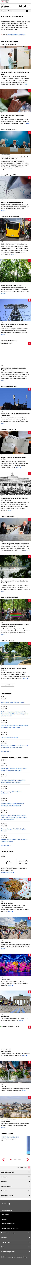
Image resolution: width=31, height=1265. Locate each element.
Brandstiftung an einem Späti (9, 737)
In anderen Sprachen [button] (8, 1251)
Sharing (3, 1086)
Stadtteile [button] (4, 1191)
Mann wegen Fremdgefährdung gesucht (12, 702)
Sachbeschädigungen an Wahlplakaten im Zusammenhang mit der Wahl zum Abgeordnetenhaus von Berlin (14, 714)
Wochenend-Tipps (7, 903)
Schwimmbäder (6, 1051)
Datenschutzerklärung (8, 1223)
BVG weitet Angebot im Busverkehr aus (14, 244)
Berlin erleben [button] (5, 1242)
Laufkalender (5, 1016)
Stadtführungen (6, 942)
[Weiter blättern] (12, 685)
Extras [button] (3, 1247)
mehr (25, 84)
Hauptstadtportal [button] (6, 1210)
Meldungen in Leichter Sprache (16, 34)
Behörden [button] (4, 1237)
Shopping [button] (4, 1181)
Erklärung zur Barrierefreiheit (10, 1228)
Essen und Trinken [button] (7, 1195)
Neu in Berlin (5, 1121)
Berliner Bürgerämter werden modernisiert (15, 544)
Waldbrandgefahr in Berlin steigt (11, 285)
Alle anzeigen (5, 751)
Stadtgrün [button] (4, 1177)
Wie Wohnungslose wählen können (12, 202)
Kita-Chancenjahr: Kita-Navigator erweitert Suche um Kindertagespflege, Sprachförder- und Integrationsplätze (14, 817)
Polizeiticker (6, 694)
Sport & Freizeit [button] (6, 1186)
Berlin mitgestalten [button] (7, 1172)
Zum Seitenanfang (22, 1167)
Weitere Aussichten (6, 872)
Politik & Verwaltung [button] (7, 1233)
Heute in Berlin (6, 979)
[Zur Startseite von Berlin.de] (6, 1204)
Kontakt (4, 1219)
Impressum (5, 1214)
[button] (28, 11)
